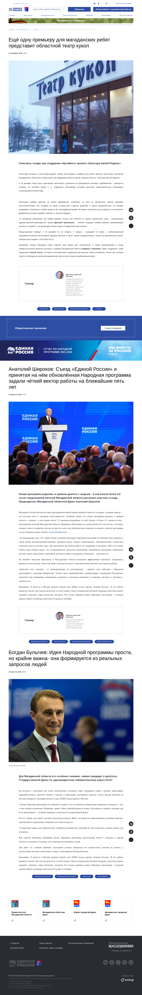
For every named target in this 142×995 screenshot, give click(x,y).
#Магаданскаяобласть (39, 641)
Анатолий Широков (58, 531)
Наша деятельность (48, 15)
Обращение (79, 9)
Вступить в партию (126, 15)
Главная (11, 29)
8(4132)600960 (121, 946)
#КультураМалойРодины (79, 309)
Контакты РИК (17, 948)
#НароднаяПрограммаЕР (81, 641)
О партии (12, 15)
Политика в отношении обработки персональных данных (30, 985)
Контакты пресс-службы (51, 948)
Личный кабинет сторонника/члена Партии (113, 9)
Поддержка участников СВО (71, 21)
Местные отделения (70, 15)
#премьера (44, 309)
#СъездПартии (103, 876)
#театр (99, 309)
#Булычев (86, 876)
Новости (36, 29)
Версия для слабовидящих (123, 3)
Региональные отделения (81, 943)
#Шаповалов (59, 309)
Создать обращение (113, 328)
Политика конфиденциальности (21, 983)
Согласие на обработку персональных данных (26, 987)
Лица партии (28, 15)
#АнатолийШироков (104, 641)
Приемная (89, 15)
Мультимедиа (106, 15)
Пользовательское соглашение (20, 981)
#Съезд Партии (59, 641)
